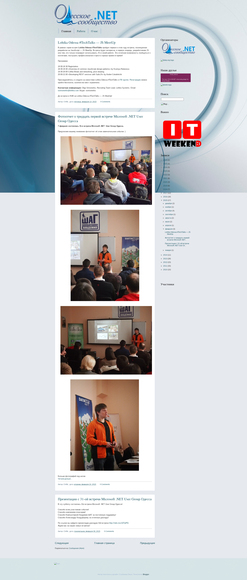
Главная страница (104, 543)
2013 (165, 259)
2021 (165, 178)
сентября (169, 214)
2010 (165, 270)
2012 (165, 262)
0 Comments (105, 102)
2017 (165, 193)
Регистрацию (135, 80)
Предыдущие (147, 543)
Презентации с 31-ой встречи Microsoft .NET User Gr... (177, 245)
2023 (165, 171)
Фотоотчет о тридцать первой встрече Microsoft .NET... (177, 239)
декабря (168, 203)
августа (168, 218)
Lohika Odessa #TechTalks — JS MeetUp (86, 42)
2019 (165, 186)
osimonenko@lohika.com (68, 91)
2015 (165, 200)
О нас (94, 31)
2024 (165, 167)
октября (168, 211)
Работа (81, 31)
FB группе (124, 80)
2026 (165, 160)
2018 (165, 189)
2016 (165, 197)
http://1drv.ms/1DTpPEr (119, 523)
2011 (165, 266)
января (168, 250)
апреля (168, 225)
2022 (165, 175)
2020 (165, 182)
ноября (168, 207)
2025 (165, 164)
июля (167, 222)
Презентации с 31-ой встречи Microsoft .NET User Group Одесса (105, 499)
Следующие (62, 543)
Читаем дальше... (65, 479)
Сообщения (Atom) (76, 548)
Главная (66, 31)
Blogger (146, 574)
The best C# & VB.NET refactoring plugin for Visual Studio (175, 80)
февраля (169, 229)
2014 (165, 255)
